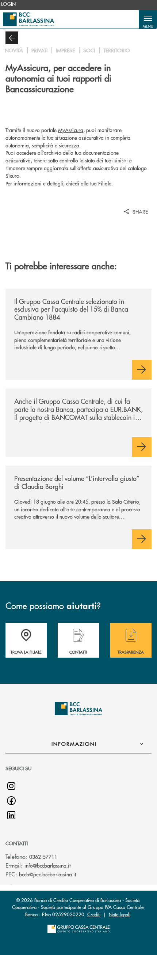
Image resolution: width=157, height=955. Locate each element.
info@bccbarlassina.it (47, 865)
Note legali (119, 914)
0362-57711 (43, 856)
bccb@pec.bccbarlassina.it (47, 874)
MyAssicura (70, 130)
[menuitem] (8, 4)
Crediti (93, 914)
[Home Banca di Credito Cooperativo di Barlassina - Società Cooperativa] (28, 19)
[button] (148, 19)
